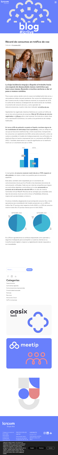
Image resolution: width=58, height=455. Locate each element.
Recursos (9, 295)
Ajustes (50, 448)
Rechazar (41, 448)
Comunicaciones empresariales (15, 288)
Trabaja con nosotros (8, 432)
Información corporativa (6, 436)
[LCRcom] (5, 2)
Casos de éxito (10, 283)
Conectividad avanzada (13, 290)
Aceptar (32, 448)
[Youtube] (50, 433)
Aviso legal (5, 433)
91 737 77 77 (33, 434)
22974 (39, 436)
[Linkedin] (11, 276)
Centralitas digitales (12, 285)
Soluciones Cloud (11, 297)
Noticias (8, 293)
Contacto (33, 432)
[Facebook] (8, 276)
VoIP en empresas (11, 300)
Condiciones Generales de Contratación (6, 440)
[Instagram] (44, 433)
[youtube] (15, 276)
